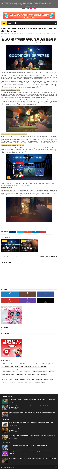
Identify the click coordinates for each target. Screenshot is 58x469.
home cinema (5, 382)
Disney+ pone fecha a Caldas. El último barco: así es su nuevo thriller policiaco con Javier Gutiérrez (32, 412)
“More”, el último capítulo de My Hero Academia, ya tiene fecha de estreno (28, 445)
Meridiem (37, 34)
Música (44, 369)
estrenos (46, 379)
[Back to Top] (56, 467)
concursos (10, 379)
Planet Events (16, 371)
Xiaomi (24, 377)
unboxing (31, 382)
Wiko (20, 377)
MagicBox (18, 369)
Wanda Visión (14, 377)
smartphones (13, 382)
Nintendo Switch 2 (43, 34)
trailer (26, 382)
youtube (44, 382)
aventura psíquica (21, 33)
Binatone (7, 366)
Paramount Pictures (6, 371)
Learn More (27, 7)
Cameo (17, 366)
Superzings (51, 371)
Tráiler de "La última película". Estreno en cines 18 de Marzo (28, 248)
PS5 (48, 34)
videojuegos (37, 382)
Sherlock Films (27, 371)
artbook (15, 33)
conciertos (4, 379)
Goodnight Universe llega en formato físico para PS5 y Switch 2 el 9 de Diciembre (9, 247)
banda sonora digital (30, 33)
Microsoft (33, 369)
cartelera (23, 240)
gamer (44, 33)
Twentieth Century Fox (21, 374)
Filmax (34, 366)
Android (51, 363)
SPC (21, 371)
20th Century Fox (5, 363)
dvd (33, 379)
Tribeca (3, 36)
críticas (16, 379)
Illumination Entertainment (8, 369)
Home (4, 23)
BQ (2, 366)
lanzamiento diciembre (30, 34)
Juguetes (22, 34)
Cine (22, 366)
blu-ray (29, 377)
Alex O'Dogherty (43, 363)
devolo (28, 379)
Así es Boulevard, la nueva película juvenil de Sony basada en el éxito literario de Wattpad (32, 458)
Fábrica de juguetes (42, 366)
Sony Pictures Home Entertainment (39, 371)
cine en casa (46, 377)
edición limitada (39, 33)
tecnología (20, 382)
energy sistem (39, 379)
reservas (52, 34)
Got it (33, 7)
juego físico (7, 34)
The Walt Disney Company (8, 374)
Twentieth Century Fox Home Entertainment (37, 374)
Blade (12, 366)
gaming (48, 33)
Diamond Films (28, 366)
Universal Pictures (6, 377)
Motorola (39, 369)
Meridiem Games (25, 369)
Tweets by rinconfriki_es (7, 329)
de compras (22, 379)
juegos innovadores (15, 34)
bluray (34, 377)
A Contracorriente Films (33, 363)
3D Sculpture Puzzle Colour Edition (18, 363)
